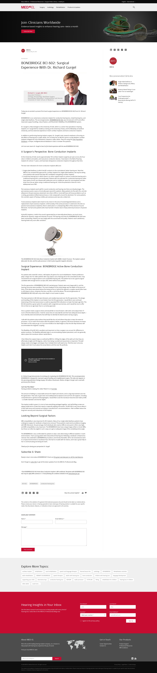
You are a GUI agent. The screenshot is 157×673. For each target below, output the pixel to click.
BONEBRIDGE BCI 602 (56, 120)
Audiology (24, 58)
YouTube (54, 389)
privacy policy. (95, 621)
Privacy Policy (117, 664)
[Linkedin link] (132, 658)
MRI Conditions (123, 648)
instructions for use (74, 473)
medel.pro (61, 1)
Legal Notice (124, 664)
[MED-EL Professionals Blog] (28, 7)
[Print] (37, 493)
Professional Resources (37, 1)
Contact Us (103, 646)
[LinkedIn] (22, 493)
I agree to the (91, 621)
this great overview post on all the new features (68, 457)
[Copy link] (33, 493)
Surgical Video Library (51, 1)
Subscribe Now (28, 31)
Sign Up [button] (131, 621)
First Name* (83, 604)
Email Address (59, 519)
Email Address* (114, 612)
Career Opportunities (106, 644)
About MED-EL (25, 1)
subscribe (34, 462)
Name (23, 519)
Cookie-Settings (132, 664)
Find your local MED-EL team (29, 649)
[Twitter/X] (26, 493)
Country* (82, 612)
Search (57, 658)
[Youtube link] (135, 658)
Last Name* (113, 604)
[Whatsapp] (30, 493)
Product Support (124, 644)
